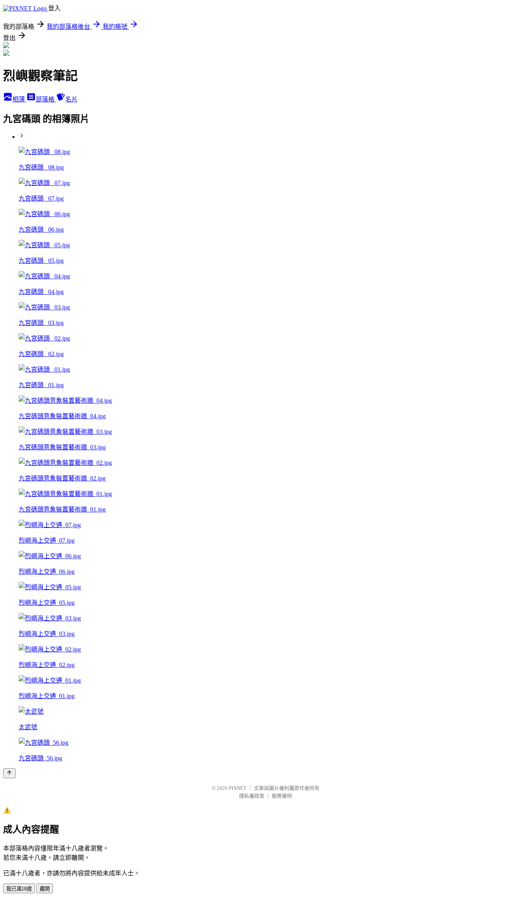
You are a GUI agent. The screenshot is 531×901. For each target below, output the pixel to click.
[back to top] (9, 773)
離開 (45, 889)
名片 (71, 99)
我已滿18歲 (19, 889)
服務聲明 (282, 796)
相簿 (19, 99)
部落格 (46, 99)
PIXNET (237, 788)
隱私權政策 (251, 796)
